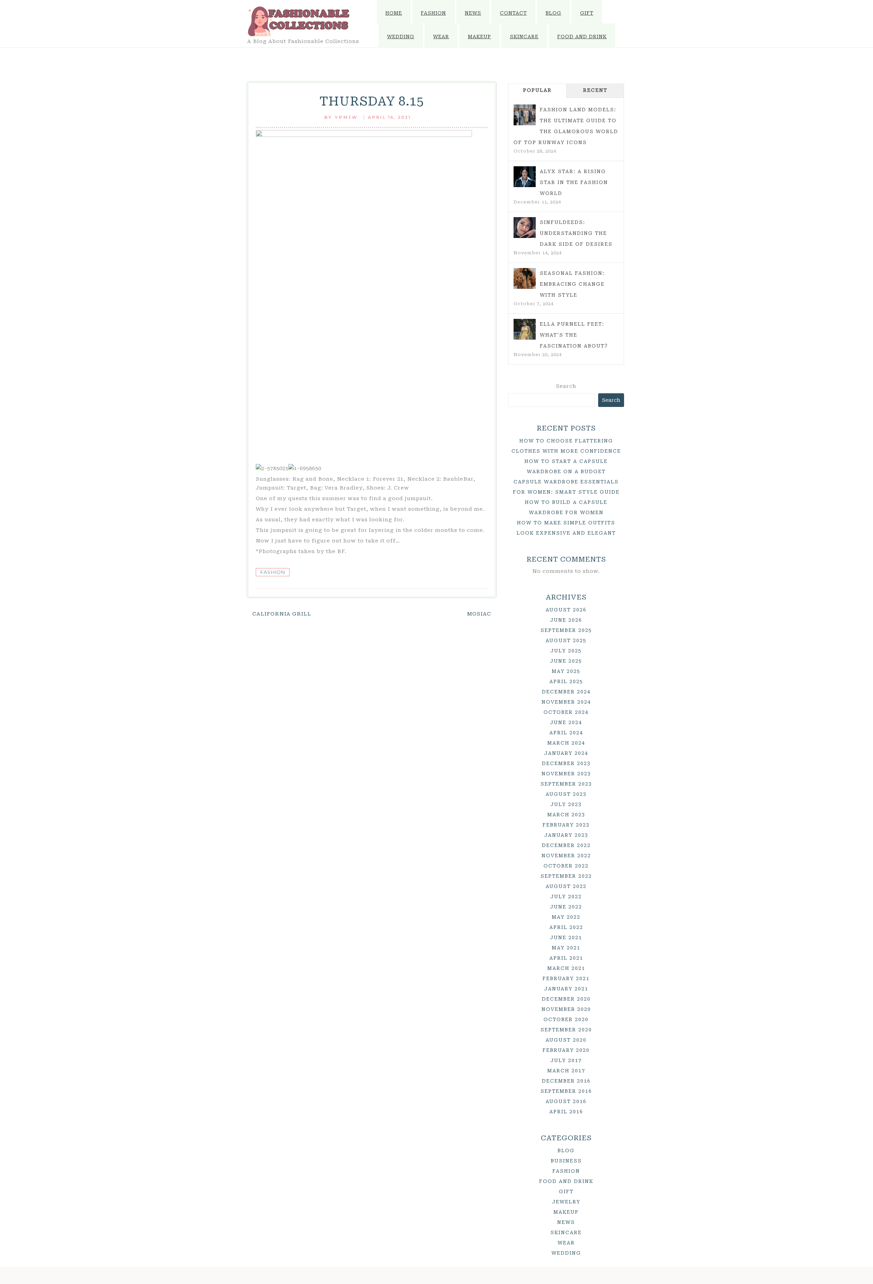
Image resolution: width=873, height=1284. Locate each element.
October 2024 (566, 712)
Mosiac (479, 614)
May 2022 (566, 917)
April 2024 (566, 732)
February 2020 (566, 1050)
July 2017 (566, 1060)
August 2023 (566, 794)
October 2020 (566, 1019)
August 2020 (566, 1040)
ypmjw (346, 117)
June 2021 (566, 937)
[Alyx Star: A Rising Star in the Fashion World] (525, 177)
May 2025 (566, 671)
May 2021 (566, 947)
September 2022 (566, 876)
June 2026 (566, 620)
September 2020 (566, 1029)
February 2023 (566, 825)
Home (393, 13)
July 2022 (566, 896)
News (473, 13)
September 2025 (566, 630)
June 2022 (566, 906)
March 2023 (566, 814)
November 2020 (566, 1009)
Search (566, 386)
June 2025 (566, 661)
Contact (513, 13)
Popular (537, 90)
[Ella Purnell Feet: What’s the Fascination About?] (525, 329)
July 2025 (566, 650)
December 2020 (566, 999)
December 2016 (566, 1081)
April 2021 (566, 958)
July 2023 (566, 804)
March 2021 (566, 968)
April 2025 (566, 681)
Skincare (524, 36)
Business (566, 1160)
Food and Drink (582, 36)
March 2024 (566, 743)
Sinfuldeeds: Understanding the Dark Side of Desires (576, 233)
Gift (586, 13)
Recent (595, 90)
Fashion (433, 13)
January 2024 (566, 753)
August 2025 (566, 640)
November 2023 (566, 773)
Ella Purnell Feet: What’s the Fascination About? (574, 335)
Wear (441, 36)
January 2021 (566, 988)
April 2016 (566, 1111)
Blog (553, 13)
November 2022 (566, 855)
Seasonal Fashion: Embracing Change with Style (572, 284)
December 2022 (566, 845)
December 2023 (566, 763)
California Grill (281, 614)
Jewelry (566, 1201)
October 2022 (566, 866)
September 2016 (566, 1091)
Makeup (479, 36)
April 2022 (566, 927)
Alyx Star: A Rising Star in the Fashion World (574, 182)
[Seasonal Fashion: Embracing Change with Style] (525, 278)
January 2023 (566, 835)
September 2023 (566, 784)
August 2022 (566, 886)
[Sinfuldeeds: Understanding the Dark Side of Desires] (525, 227)
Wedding (400, 36)
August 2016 (566, 1101)
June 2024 (566, 722)
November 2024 (566, 702)
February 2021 (566, 978)
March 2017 (566, 1070)
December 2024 (566, 691)
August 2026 (566, 609)
